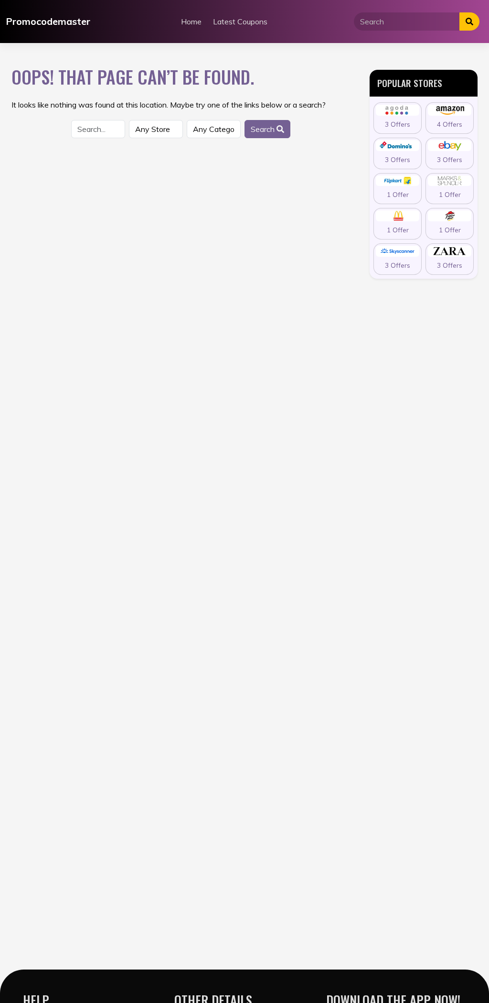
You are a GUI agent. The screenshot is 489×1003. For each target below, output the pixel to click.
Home (191, 21)
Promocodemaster (48, 21)
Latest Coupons (240, 21)
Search (263, 129)
